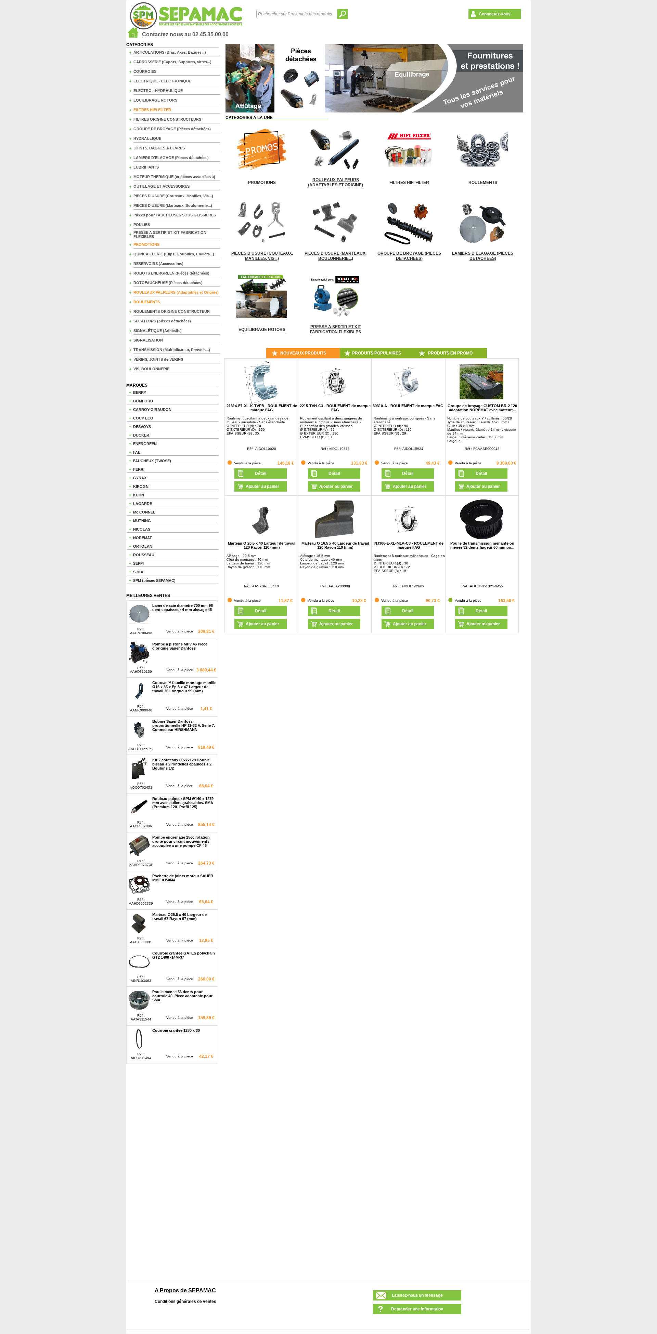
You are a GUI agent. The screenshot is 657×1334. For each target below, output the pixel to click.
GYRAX (139, 478)
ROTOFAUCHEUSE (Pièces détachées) (168, 283)
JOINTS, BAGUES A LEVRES (159, 148)
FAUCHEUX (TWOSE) (152, 461)
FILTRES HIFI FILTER (152, 110)
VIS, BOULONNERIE (151, 369)
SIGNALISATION (148, 340)
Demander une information (417, 1309)
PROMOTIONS (146, 244)
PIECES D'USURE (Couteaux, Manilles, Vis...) (173, 196)
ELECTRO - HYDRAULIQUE (158, 91)
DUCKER (141, 435)
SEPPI (138, 563)
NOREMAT (142, 538)
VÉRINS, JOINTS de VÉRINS (158, 359)
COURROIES (144, 71)
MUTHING (142, 521)
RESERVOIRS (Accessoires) (158, 264)
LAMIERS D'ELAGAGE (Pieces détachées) (171, 158)
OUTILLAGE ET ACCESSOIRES (161, 186)
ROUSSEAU (143, 555)
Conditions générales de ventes (185, 1301)
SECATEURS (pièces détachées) (162, 321)
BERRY (139, 392)
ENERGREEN (145, 444)
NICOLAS (141, 529)
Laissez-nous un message (417, 1295)
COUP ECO (143, 418)
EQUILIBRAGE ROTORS (155, 100)
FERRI (138, 469)
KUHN (138, 495)
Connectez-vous (495, 14)
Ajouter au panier (262, 486)
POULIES (141, 225)
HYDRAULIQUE (147, 138)
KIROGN (141, 486)
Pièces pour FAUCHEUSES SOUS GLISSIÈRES (174, 215)
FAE (136, 452)
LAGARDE (142, 504)
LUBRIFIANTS (146, 167)
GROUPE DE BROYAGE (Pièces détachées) (172, 129)
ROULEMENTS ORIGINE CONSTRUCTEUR (171, 311)
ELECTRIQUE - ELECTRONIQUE (162, 81)
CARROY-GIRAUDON (152, 410)
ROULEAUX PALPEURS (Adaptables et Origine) (176, 292)
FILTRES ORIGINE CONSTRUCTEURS (167, 119)
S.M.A (138, 572)
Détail (260, 473)
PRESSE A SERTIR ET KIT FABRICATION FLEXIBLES (169, 234)
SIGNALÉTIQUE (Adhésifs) (157, 331)
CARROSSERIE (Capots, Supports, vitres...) (172, 62)
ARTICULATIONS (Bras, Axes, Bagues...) (169, 52)
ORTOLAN (142, 546)
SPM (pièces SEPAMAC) (154, 580)
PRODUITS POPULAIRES (376, 353)
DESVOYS (142, 427)
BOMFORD (143, 401)
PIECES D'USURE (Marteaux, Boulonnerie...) (172, 205)
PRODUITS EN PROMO (450, 353)
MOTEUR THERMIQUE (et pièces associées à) (174, 177)
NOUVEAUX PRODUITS (303, 353)
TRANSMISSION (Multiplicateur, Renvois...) (171, 350)
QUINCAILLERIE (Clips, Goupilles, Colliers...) (173, 254)
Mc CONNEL (144, 512)
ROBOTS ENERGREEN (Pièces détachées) (171, 273)
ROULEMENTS (146, 302)
